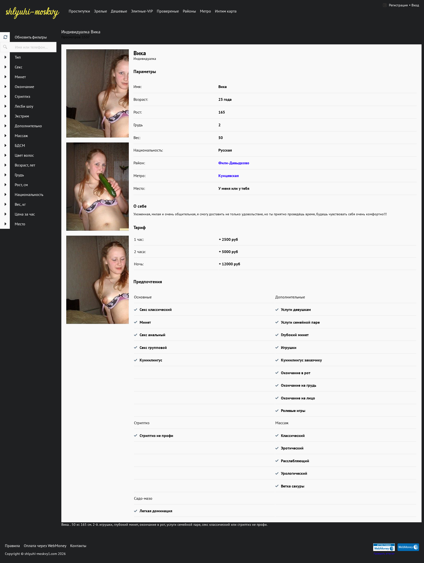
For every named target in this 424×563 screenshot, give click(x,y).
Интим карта (226, 11)
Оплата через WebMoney (45, 545)
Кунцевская (228, 175)
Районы (189, 11)
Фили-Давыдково (233, 162)
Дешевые (119, 11)
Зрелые (100, 11)
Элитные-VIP (142, 11)
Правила (12, 545)
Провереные (168, 11)
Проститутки (79, 11)
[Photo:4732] (97, 93)
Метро (205, 11)
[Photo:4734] (97, 280)
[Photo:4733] (97, 186)
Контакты (78, 545)
